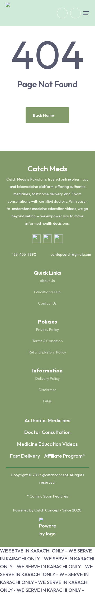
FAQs (47, 401)
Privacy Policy (47, 329)
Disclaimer (47, 389)
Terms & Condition (47, 341)
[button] (86, 13)
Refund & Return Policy (47, 352)
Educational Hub (47, 292)
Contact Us (47, 303)
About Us (47, 280)
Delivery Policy (47, 378)
